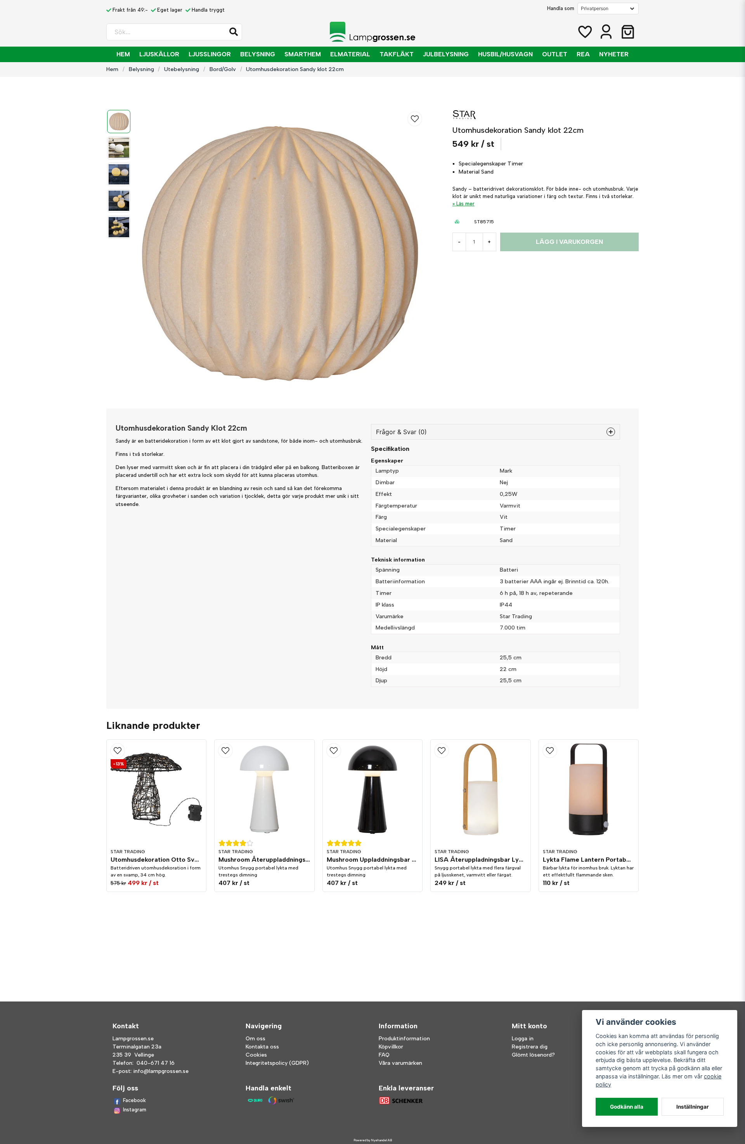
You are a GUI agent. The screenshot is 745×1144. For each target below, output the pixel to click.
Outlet (554, 54)
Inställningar (692, 1107)
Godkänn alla (626, 1107)
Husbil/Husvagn (505, 54)
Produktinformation (404, 1038)
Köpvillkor (391, 1046)
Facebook (134, 1100)
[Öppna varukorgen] (628, 32)
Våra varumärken (400, 1063)
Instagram (134, 1110)
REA (583, 54)
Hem (123, 54)
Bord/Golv (223, 69)
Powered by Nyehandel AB (372, 1140)
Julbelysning (446, 54)
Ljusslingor (210, 54)
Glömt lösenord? (533, 1055)
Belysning (257, 54)
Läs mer (465, 204)
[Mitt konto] (606, 32)
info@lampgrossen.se (161, 1071)
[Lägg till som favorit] (584, 32)
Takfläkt (396, 54)
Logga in (523, 1038)
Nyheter (614, 54)
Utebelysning (181, 69)
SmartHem (302, 54)
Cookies (256, 1055)
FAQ (384, 1055)
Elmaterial (350, 54)
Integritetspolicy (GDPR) (277, 1063)
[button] (233, 32)
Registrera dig (529, 1046)
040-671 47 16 (156, 1063)
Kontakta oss (262, 1046)
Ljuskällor (159, 54)
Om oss (255, 1038)
